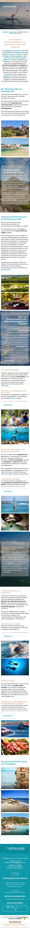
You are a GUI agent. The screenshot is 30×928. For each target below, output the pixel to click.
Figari (16, 330)
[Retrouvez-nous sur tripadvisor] (17, 874)
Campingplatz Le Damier (12, 50)
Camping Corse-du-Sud (9, 32)
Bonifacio (6, 76)
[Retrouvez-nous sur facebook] (13, 874)
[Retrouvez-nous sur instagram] (15, 874)
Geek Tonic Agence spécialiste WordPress (18, 918)
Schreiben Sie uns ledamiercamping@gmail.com (15, 861)
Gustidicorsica (6, 269)
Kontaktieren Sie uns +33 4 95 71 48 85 (15, 858)
